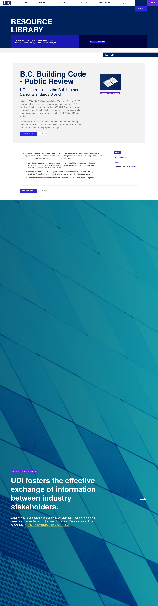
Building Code (121, 157)
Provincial (131, 166)
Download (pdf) (28, 133)
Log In (152, 3)
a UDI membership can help (47, 524)
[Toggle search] (122, 3)
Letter (117, 162)
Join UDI (141, 9)
